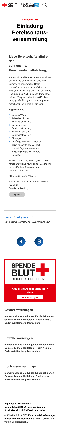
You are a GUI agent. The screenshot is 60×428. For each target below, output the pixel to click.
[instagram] (38, 241)
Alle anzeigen (30, 297)
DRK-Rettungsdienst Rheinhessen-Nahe (29, 417)
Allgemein (17, 194)
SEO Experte (29, 415)
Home (8, 217)
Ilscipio (16, 415)
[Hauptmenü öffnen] (54, 5)
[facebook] (21, 241)
